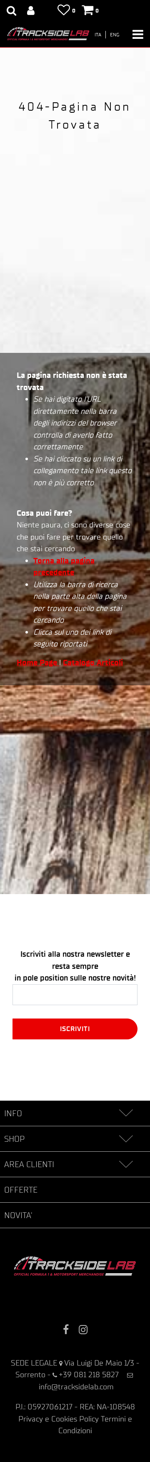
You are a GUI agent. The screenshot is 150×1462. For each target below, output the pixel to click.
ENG (115, 35)
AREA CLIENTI (29, 1164)
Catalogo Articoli (93, 662)
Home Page (38, 662)
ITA (98, 35)
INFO (13, 1113)
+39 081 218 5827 (89, 1374)
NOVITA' (18, 1215)
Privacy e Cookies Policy (58, 1419)
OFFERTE (21, 1190)
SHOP (14, 1139)
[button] (75, 1029)
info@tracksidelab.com (76, 1386)
